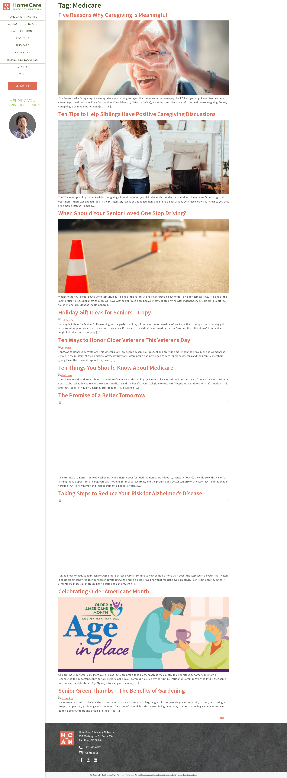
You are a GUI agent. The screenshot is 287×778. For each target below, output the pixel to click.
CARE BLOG (22, 52)
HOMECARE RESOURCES (22, 59)
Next (224, 717)
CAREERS (22, 67)
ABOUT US (22, 38)
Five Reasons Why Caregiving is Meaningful (112, 15)
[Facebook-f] (81, 760)
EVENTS (22, 74)
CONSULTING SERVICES (22, 24)
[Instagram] (88, 760)
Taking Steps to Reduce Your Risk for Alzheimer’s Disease (130, 493)
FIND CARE (22, 45)
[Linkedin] (95, 760)
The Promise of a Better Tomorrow (102, 395)
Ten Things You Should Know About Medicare (115, 367)
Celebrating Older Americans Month (103, 591)
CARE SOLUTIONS (22, 31)
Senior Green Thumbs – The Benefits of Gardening (122, 690)
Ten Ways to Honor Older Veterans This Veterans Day (124, 340)
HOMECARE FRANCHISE (22, 16)
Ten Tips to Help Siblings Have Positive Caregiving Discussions (137, 114)
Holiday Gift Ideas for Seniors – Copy (104, 312)
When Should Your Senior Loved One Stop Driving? (122, 213)
